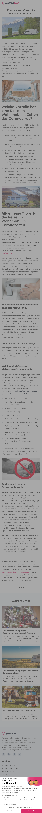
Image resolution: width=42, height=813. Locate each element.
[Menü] (39, 3)
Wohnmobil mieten (8, 765)
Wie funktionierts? (8, 771)
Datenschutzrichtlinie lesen (9, 804)
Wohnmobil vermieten (10, 768)
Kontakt (4, 774)
